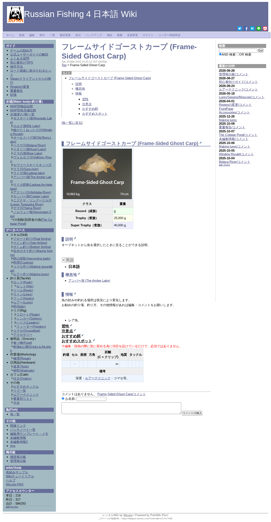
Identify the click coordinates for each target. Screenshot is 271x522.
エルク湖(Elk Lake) (26, 126)
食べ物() (22, 342)
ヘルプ (10, 480)
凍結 (109, 35)
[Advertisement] (242, 234)
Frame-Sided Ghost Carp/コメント (121, 394)
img (12, 446)
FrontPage (226, 109)
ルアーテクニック (98, 378)
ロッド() (22, 282)
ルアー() (23, 302)
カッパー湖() (31, 196)
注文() (22, 378)
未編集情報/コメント (233, 139)
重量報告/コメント (232, 127)
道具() (21, 366)
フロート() (28, 314)
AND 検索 (229, 54)
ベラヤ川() (29, 145)
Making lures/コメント (234, 146)
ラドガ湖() (29, 173)
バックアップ (94, 35)
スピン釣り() (30, 243)
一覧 (52, 35)
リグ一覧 (19, 390)
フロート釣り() (32, 239)
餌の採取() (32, 258)
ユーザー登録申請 (169, 35)
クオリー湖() (29, 149)
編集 (32, 35)
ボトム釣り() (32, 247)
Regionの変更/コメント (235, 104)
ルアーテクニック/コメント (238, 89)
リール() (23, 290)
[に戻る (72, 123)
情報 (78, 93)
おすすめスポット (95, 113)
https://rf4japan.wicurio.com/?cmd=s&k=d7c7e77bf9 (147, 518)
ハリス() (28, 322)
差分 (78, 35)
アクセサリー (22, 334)
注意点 (87, 104)
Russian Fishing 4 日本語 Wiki (80, 14)
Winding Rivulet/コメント (236, 154)
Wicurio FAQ (15, 484)
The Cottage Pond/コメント (238, 135)
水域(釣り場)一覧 (22, 114)
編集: (224, 165)
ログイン (148, 35)
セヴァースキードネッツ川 (32, 165)
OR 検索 (245, 54)
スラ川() (26, 169)
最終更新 (65, 35)
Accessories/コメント (234, 112)
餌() (19, 306)
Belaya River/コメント (234, 162)
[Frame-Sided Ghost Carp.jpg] (97, 173)
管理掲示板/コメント (233, 74)
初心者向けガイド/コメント (238, 82)
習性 (85, 99)
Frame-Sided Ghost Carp (168, 143)
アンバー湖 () (89, 280)
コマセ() (26, 330)
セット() (25, 286)
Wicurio (128, 515)
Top (64, 65)
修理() (22, 358)
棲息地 (80, 88)
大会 (16, 402)
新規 (22, 35)
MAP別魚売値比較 (23, 110)
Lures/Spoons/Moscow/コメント (241, 97)
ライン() (22, 294)
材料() (24, 370)
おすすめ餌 (90, 109)
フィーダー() (31, 326)
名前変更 (132, 35)
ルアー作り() (31, 274)
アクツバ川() (32, 192)
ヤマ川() (27, 208)
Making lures (228, 120)
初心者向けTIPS (21, 62)
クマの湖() (27, 153)
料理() (23, 262)
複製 (119, 35)
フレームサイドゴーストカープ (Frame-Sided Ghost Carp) (110, 78)
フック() (23, 298)
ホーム (10, 35)
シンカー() (29, 318)
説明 (78, 84)
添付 (42, 35)
